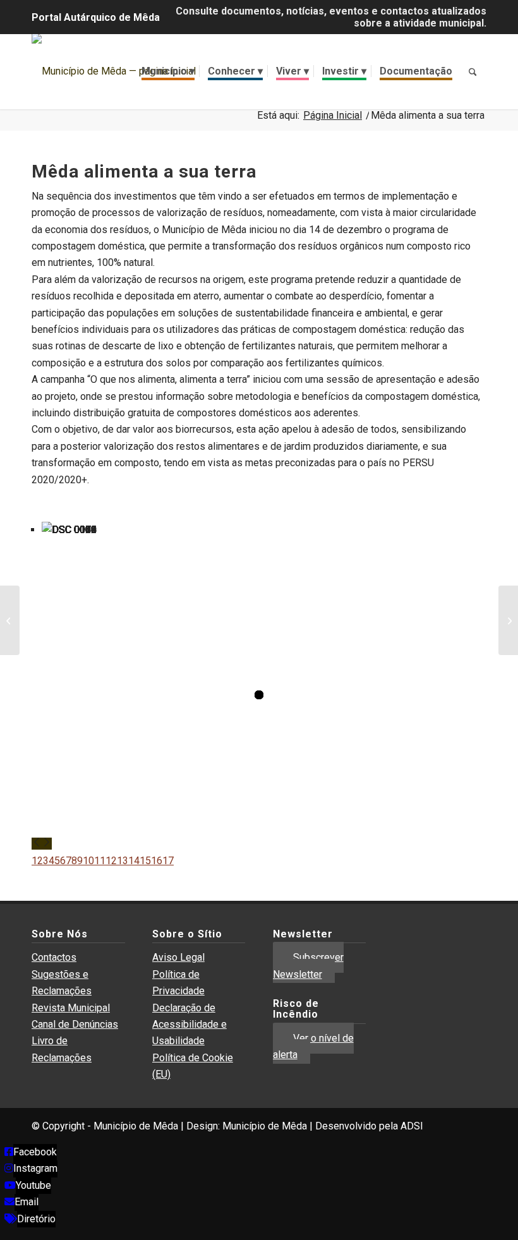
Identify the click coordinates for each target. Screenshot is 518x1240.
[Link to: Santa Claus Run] (508, 620)
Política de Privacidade (178, 982)
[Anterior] (37, 844)
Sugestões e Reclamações (62, 982)
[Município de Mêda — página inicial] (114, 71)
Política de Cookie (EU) (192, 1066)
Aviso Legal (178, 957)
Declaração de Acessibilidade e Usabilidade (189, 1024)
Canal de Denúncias (75, 1024)
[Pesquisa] (472, 71)
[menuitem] (168, 71)
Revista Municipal (71, 1008)
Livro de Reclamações (62, 1049)
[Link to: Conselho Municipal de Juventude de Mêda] (10, 620)
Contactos (54, 957)
